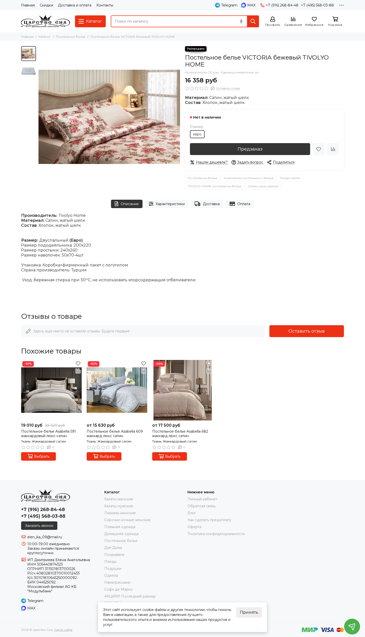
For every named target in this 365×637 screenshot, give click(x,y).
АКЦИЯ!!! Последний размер (130, 596)
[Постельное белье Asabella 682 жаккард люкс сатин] (182, 390)
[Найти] (253, 21)
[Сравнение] (333, 149)
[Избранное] (319, 149)
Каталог (44, 36)
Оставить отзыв (307, 331)
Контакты (104, 5)
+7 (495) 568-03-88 (317, 5)
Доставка (211, 204)
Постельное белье (70, 36)
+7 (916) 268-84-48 (282, 5)
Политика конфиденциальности (216, 534)
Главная (28, 5)
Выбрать (41, 456)
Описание (130, 204)
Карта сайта (63, 630)
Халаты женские (118, 499)
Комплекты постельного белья (248, 178)
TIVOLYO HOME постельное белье (214, 186)
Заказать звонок (39, 525)
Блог (191, 513)
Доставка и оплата (74, 5)
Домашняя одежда (121, 534)
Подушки (112, 568)
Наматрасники (117, 582)
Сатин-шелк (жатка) (263, 186)
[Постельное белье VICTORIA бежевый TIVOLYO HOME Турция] (109, 117)
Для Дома (113, 547)
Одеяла (111, 575)
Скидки (46, 5)
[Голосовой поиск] (241, 21)
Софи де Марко (118, 589)
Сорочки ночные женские (127, 520)
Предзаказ (250, 149)
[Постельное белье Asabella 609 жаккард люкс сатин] (117, 390)
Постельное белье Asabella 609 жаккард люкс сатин (115, 433)
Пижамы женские (120, 513)
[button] (41, 116)
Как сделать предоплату (209, 520)
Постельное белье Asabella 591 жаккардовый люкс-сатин (48, 433)
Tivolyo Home (290, 178)
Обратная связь (201, 506)
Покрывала (114, 554)
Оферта (194, 527)
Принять (249, 612)
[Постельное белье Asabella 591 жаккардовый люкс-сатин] (51, 390)
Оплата (243, 204)
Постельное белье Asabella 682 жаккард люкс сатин (180, 433)
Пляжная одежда (119, 527)
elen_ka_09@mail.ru (44, 537)
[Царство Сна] (45, 21)
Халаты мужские (118, 506)
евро (197, 134)
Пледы (110, 561)
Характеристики (170, 204)
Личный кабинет (202, 499)
